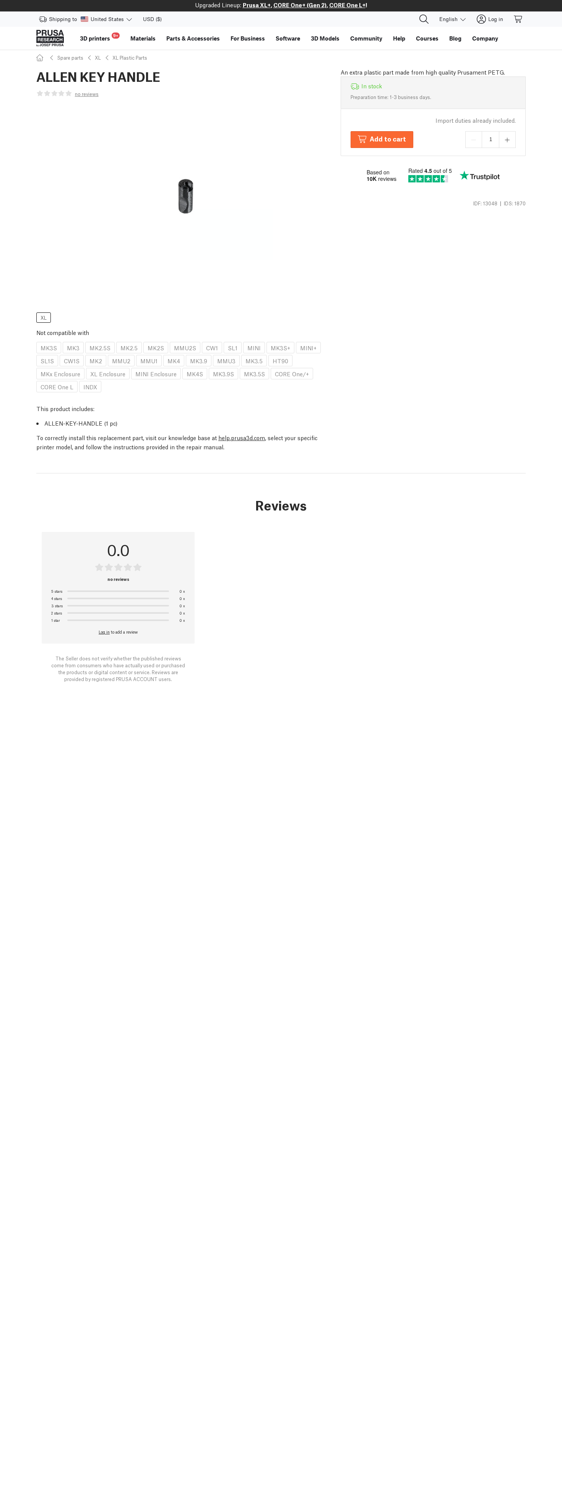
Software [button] (288, 38)
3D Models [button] (325, 38)
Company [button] (485, 38)
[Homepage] (40, 57)
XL (98, 57)
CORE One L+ (347, 4)
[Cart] (518, 19)
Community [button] (366, 38)
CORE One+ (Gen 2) (299, 4)
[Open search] (424, 19)
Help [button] (399, 38)
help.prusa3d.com (241, 437)
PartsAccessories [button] (193, 38)
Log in (104, 631)
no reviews (87, 94)
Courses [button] (427, 38)
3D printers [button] (99, 37)
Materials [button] (143, 38)
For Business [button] (248, 38)
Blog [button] (455, 38)
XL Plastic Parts (129, 57)
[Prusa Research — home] (50, 38)
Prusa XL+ (257, 4)
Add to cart (388, 138)
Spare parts (70, 57)
